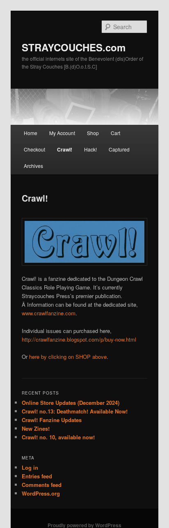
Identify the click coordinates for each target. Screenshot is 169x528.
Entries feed (37, 476)
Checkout (34, 149)
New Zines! (36, 428)
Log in (30, 467)
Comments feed (42, 485)
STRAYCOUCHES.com (74, 47)
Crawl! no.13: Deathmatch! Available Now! (75, 411)
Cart (115, 132)
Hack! (90, 149)
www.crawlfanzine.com (48, 313)
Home (30, 132)
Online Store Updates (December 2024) (70, 402)
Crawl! (64, 149)
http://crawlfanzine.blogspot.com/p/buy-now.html (79, 339)
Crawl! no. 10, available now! (58, 437)
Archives (33, 165)
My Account (62, 132)
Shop (93, 132)
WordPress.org (41, 493)
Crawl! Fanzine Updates (52, 420)
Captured (119, 149)
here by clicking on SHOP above (68, 356)
